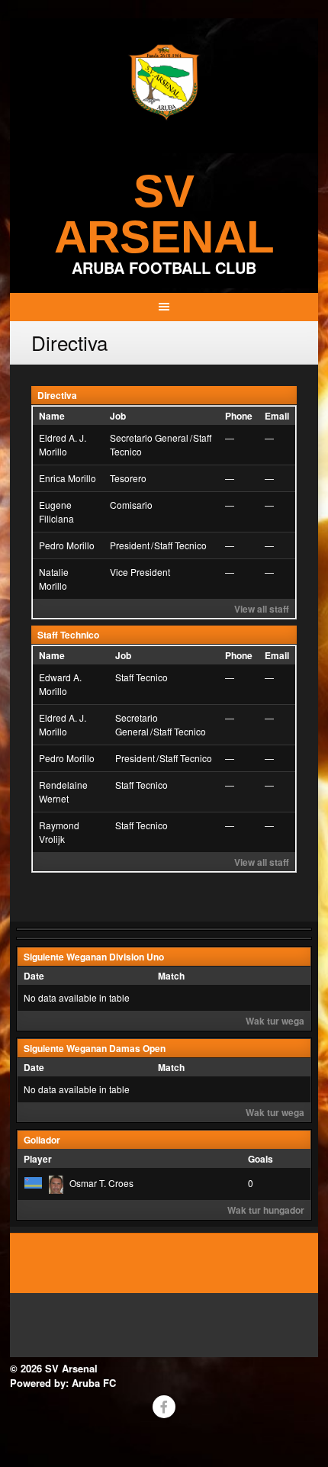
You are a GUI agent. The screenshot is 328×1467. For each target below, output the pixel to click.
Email (277, 416)
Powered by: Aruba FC (63, 1382)
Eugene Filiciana (56, 511)
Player (38, 1159)
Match (171, 976)
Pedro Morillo (67, 545)
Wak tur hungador (265, 1210)
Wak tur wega (275, 1021)
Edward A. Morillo (60, 684)
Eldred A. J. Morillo (62, 444)
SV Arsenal (164, 214)
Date (34, 976)
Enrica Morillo (67, 477)
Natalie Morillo (54, 578)
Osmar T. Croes (101, 1182)
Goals (260, 1159)
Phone (238, 416)
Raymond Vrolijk (59, 832)
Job (118, 416)
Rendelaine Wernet (63, 791)
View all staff (261, 609)
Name (52, 416)
